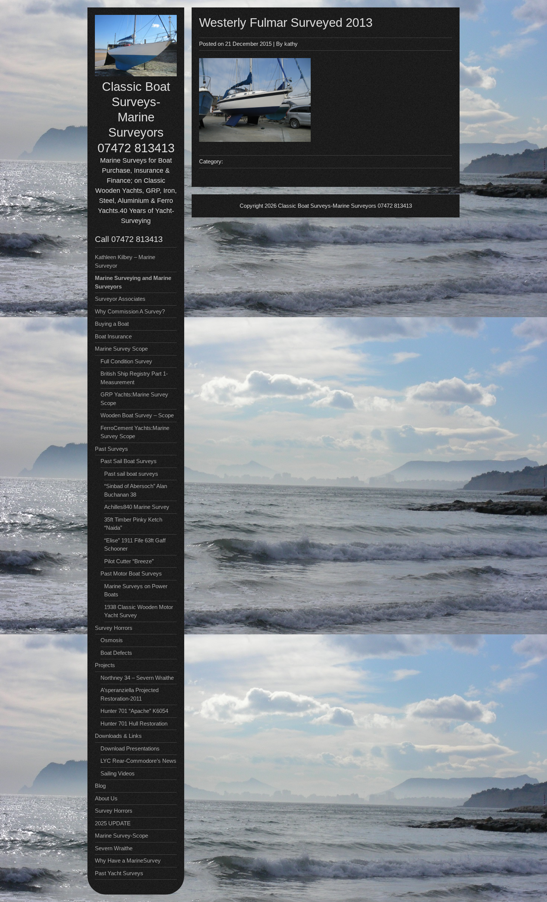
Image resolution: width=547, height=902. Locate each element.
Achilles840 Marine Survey (136, 507)
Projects (105, 665)
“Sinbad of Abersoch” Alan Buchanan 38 (135, 490)
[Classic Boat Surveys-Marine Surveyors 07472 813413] (136, 74)
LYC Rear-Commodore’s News (138, 761)
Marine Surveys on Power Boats (135, 590)
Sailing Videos (117, 773)
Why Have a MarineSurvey (128, 860)
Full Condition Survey (126, 361)
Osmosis (111, 640)
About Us (106, 798)
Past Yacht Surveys (119, 873)
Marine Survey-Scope (121, 835)
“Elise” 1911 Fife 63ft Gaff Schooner (135, 544)
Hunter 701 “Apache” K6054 (134, 711)
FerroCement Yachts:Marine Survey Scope (134, 432)
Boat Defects (116, 653)
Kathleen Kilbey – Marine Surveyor (125, 261)
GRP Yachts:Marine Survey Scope (134, 398)
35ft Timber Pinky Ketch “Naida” (133, 523)
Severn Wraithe (113, 848)
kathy (291, 44)
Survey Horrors (113, 810)
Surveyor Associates (120, 299)
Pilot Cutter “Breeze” (129, 561)
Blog (100, 786)
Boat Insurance (113, 336)
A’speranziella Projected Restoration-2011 (129, 694)
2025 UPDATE (113, 823)
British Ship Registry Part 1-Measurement (134, 377)
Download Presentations (130, 748)
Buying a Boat (112, 324)
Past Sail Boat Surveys (128, 461)
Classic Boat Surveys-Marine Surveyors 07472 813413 (136, 117)
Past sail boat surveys (131, 474)
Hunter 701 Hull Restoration (133, 723)
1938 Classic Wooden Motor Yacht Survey (138, 611)
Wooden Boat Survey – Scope (137, 415)
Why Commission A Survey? (130, 311)
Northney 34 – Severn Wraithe (137, 678)
